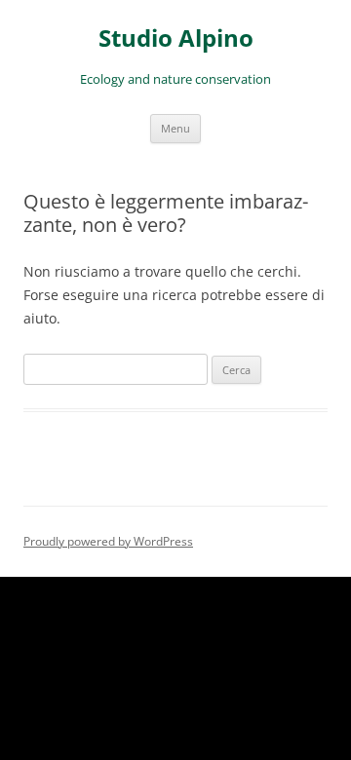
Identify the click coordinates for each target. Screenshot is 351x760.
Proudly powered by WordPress (108, 541)
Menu (175, 128)
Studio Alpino (176, 38)
